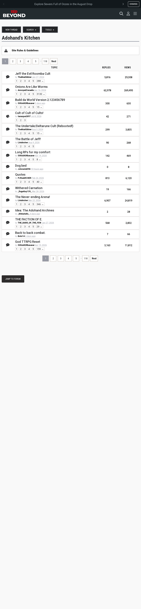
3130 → (41, 94)
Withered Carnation (28, 188)
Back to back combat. (30, 233)
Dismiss (133, 4)
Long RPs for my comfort (32, 152)
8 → (39, 159)
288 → (40, 81)
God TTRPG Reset (27, 241)
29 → (39, 226)
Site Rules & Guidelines (25, 50)
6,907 (107, 200)
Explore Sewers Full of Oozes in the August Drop (63, 4)
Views (127, 67)
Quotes (20, 174)
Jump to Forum (13, 279)
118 (45, 61)
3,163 (107, 245)
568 (107, 223)
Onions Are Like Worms (31, 87)
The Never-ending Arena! (32, 197)
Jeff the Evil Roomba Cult (32, 73)
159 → (40, 249)
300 (107, 103)
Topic (54, 67)
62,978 (107, 90)
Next (53, 61)
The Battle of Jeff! (28, 139)
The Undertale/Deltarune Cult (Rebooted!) (44, 126)
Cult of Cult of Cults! (29, 113)
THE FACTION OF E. (28, 219)
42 (107, 116)
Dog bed (20, 165)
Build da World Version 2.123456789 (40, 100)
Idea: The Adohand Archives (34, 210)
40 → (39, 181)
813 (107, 178)
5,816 (107, 77)
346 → (40, 204)
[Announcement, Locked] (6, 50)
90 (107, 142)
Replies (106, 67)
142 (107, 155)
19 (107, 189)
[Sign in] (128, 14)
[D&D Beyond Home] (14, 13)
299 (107, 129)
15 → (39, 107)
